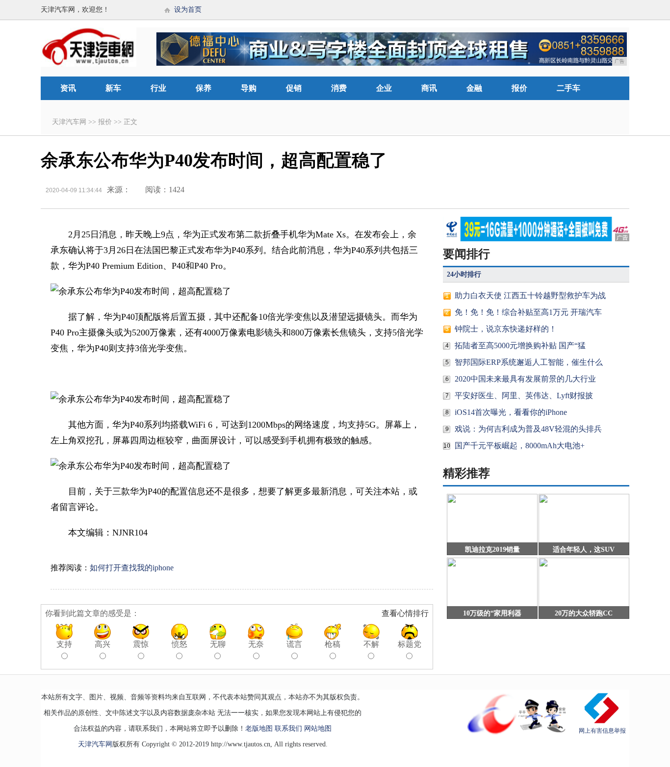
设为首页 (188, 9)
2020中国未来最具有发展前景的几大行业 (525, 379)
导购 (249, 88)
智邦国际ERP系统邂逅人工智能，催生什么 (529, 362)
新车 (113, 88)
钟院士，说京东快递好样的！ (506, 329)
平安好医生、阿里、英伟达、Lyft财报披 (524, 395)
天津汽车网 (69, 122)
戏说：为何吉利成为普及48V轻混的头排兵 (528, 429)
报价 (519, 88)
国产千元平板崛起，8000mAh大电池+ (520, 445)
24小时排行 (464, 274)
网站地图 (318, 728)
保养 (203, 88)
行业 (158, 88)
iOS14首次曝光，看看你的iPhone (511, 412)
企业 (384, 88)
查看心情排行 (405, 613)
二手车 (568, 88)
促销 (294, 88)
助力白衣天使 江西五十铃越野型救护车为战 (530, 295)
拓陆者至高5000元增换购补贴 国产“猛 (520, 345)
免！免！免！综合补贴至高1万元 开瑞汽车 (528, 312)
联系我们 (288, 728)
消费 (339, 88)
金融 (474, 88)
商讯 (429, 88)
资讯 (68, 88)
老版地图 (259, 728)
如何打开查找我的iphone (132, 567)
